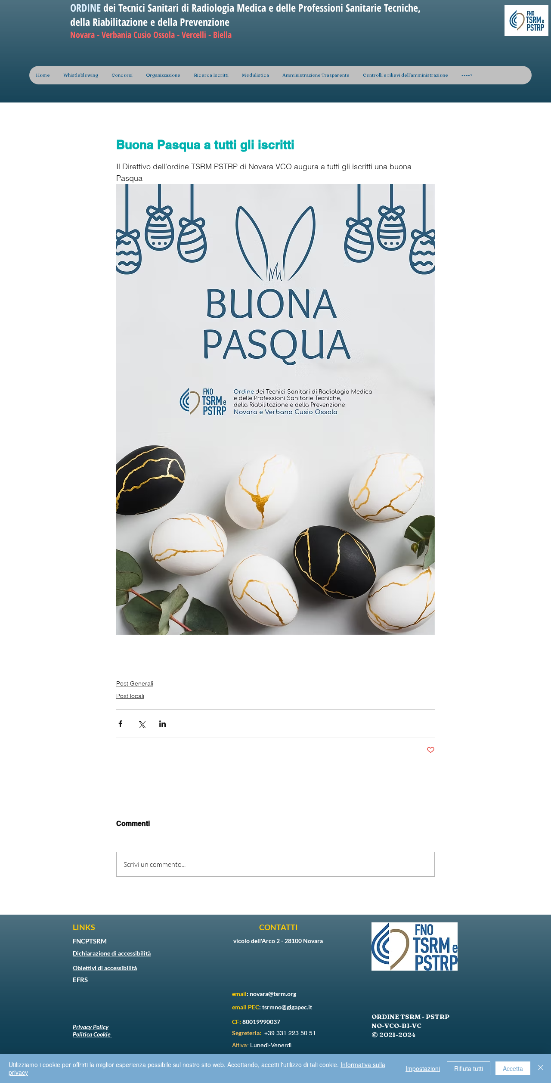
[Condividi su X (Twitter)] (141, 724)
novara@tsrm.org (273, 993)
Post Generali (134, 683)
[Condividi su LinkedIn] (162, 724)
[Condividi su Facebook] (120, 724)
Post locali (130, 696)
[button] (163, 75)
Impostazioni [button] (423, 1068)
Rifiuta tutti (468, 1068)
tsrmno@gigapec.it (287, 1007)
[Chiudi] (541, 1068)
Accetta (513, 1068)
